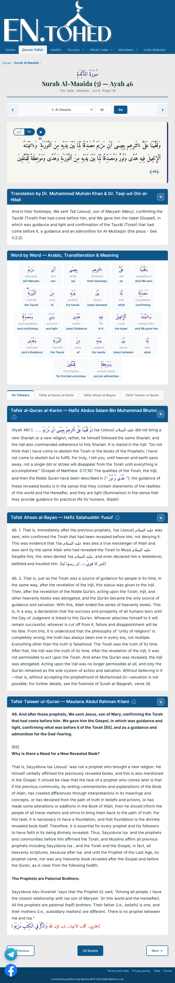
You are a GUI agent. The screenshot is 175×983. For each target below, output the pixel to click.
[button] (83, 50)
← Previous (20, 951)
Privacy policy (141, 971)
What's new (99, 49)
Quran (6, 63)
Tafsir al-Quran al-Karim (56, 395)
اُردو (19, 131)
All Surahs (90, 951)
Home (10, 49)
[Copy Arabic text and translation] (160, 196)
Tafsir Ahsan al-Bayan (99, 395)
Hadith (55, 49)
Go (120, 109)
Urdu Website (154, 49)
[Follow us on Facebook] (11, 970)
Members (125, 49)
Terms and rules (118, 971)
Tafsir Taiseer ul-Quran (142, 395)
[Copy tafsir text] (160, 413)
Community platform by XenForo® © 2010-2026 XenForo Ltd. (87, 979)
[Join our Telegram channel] (11, 954)
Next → (157, 951)
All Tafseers (20, 395)
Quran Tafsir (33, 49)
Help (157, 971)
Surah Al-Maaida (26, 63)
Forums (74, 49)
